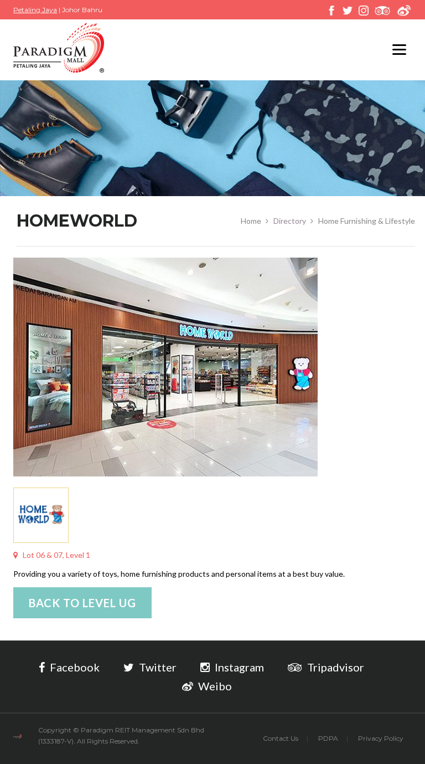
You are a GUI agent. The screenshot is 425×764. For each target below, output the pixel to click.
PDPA (328, 738)
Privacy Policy (380, 738)
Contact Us (280, 738)
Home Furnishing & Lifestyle (366, 220)
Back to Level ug (82, 602)
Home (251, 220)
